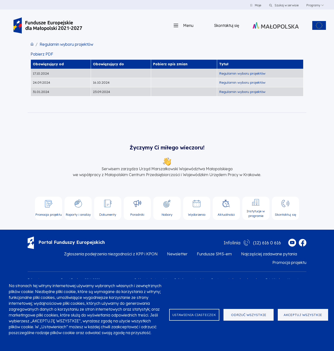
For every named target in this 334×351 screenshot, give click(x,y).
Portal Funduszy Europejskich (71, 242)
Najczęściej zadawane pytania (269, 253)
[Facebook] (302, 243)
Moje (258, 5)
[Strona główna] (48, 25)
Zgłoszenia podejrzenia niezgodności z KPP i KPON (111, 253)
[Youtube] (292, 243)
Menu (188, 25)
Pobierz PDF (42, 54)
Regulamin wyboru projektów (66, 44)
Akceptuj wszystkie (303, 315)
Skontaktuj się (226, 25)
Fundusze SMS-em (214, 253)
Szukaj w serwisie (286, 5)
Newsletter (177, 253)
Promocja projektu (289, 262)
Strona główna (32, 44)
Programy (313, 5)
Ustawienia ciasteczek (194, 315)
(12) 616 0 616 (267, 242)
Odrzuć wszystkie (248, 315)
